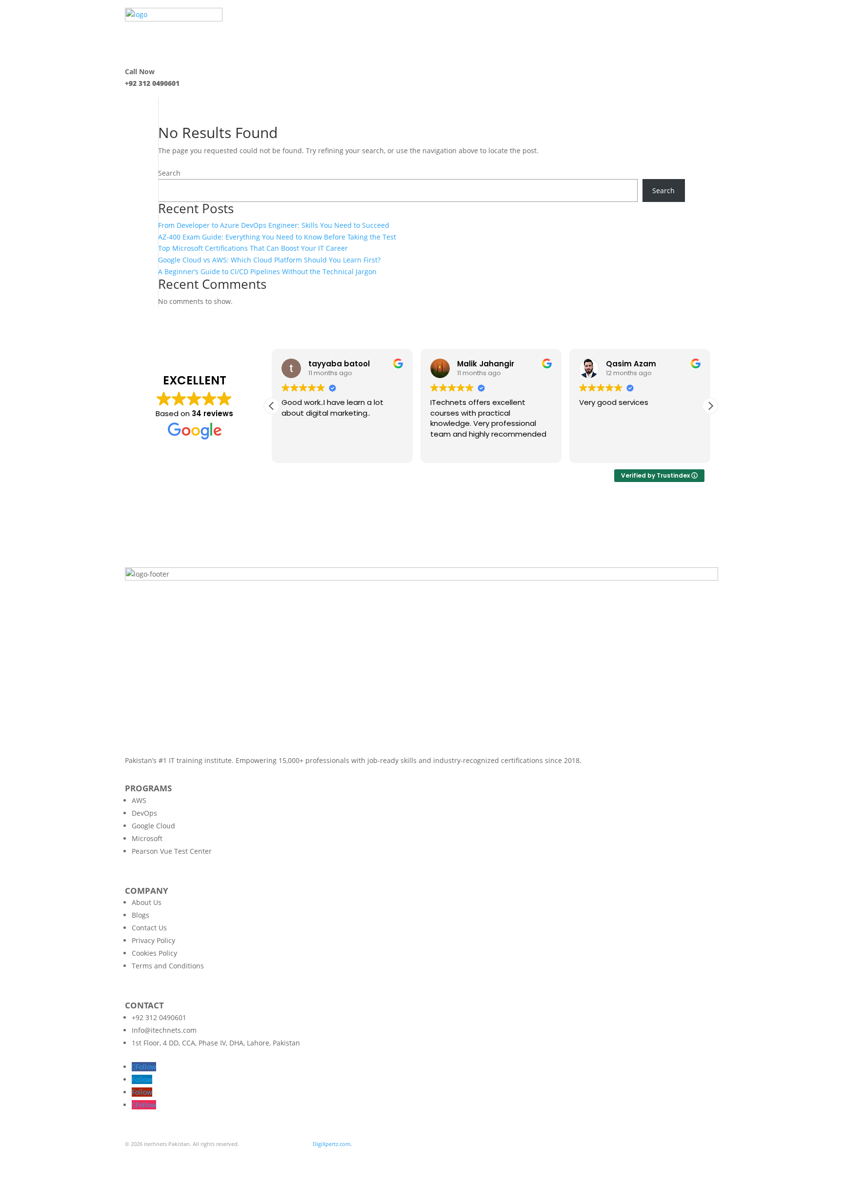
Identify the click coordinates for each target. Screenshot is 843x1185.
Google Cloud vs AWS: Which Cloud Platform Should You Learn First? (269, 259)
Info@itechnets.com (164, 1030)
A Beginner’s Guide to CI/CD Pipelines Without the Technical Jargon (267, 271)
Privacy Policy (153, 940)
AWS (139, 800)
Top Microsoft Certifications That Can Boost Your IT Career (253, 248)
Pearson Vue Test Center (172, 851)
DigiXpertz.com (331, 1143)
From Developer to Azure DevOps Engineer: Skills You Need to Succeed (273, 225)
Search (169, 173)
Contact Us (149, 927)
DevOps (144, 813)
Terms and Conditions (168, 965)
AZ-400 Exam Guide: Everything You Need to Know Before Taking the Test (277, 236)
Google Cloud (153, 825)
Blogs (140, 915)
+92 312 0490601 (159, 1017)
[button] (710, 406)
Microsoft (147, 838)
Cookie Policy (235, 1155)
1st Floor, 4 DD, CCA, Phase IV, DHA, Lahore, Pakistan (216, 1042)
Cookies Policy (154, 953)
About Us (146, 902)
